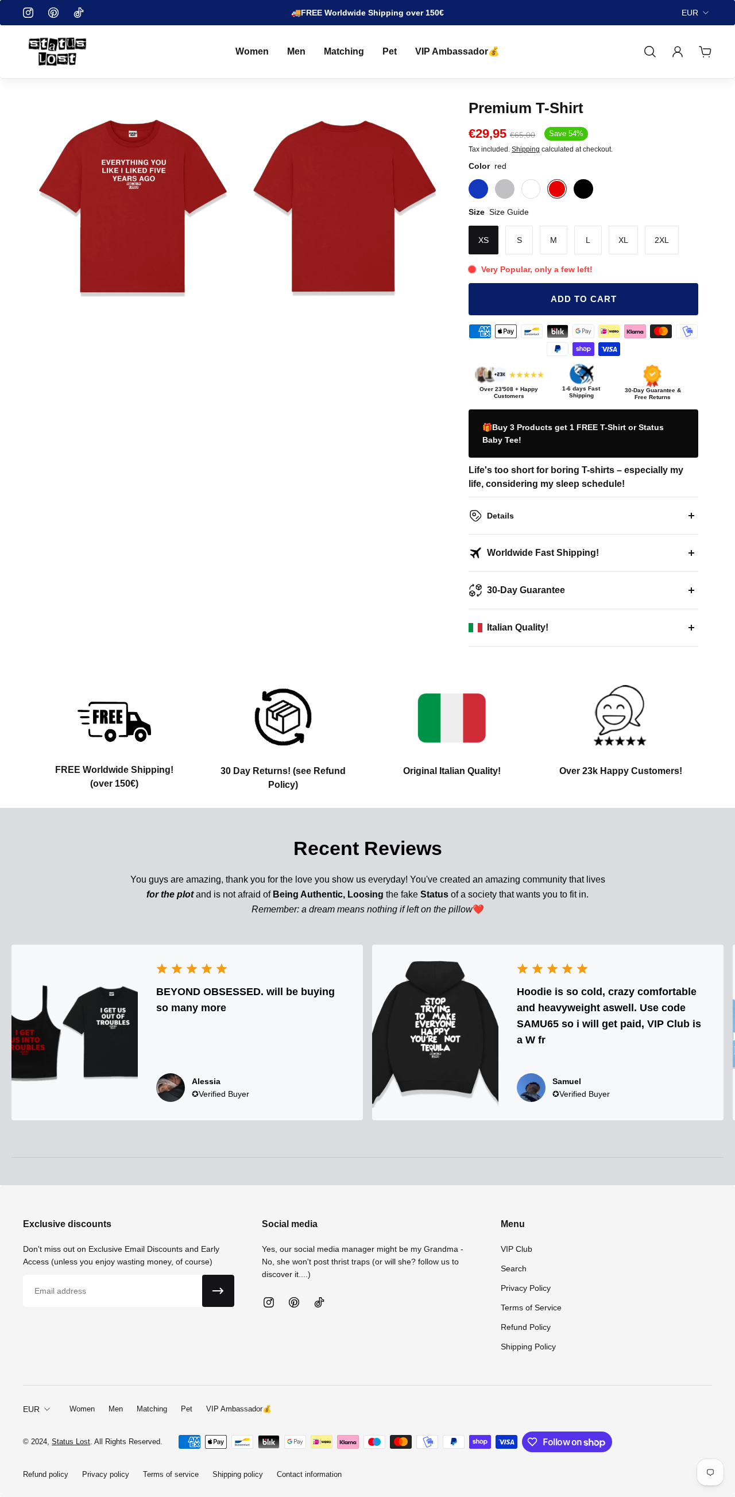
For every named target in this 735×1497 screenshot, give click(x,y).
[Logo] (57, 51)
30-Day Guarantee (526, 590)
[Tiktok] (78, 12)
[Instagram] (28, 12)
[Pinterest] (53, 12)
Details (500, 515)
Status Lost (71, 1441)
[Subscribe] (218, 1291)
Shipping (526, 149)
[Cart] (705, 51)
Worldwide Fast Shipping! (543, 553)
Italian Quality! (517, 627)
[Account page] (677, 51)
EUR (690, 12)
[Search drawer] (650, 51)
